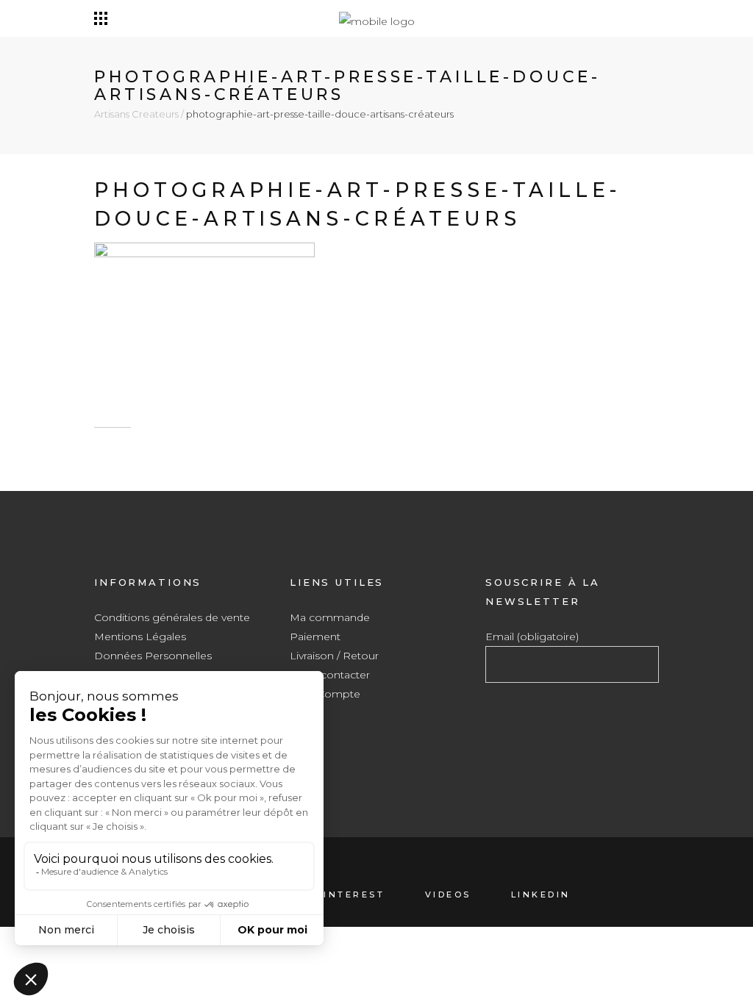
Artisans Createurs (136, 114)
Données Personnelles (153, 655)
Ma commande (330, 617)
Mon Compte (325, 693)
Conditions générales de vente (172, 617)
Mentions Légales (140, 636)
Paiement (315, 636)
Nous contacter (330, 674)
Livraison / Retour (334, 655)
